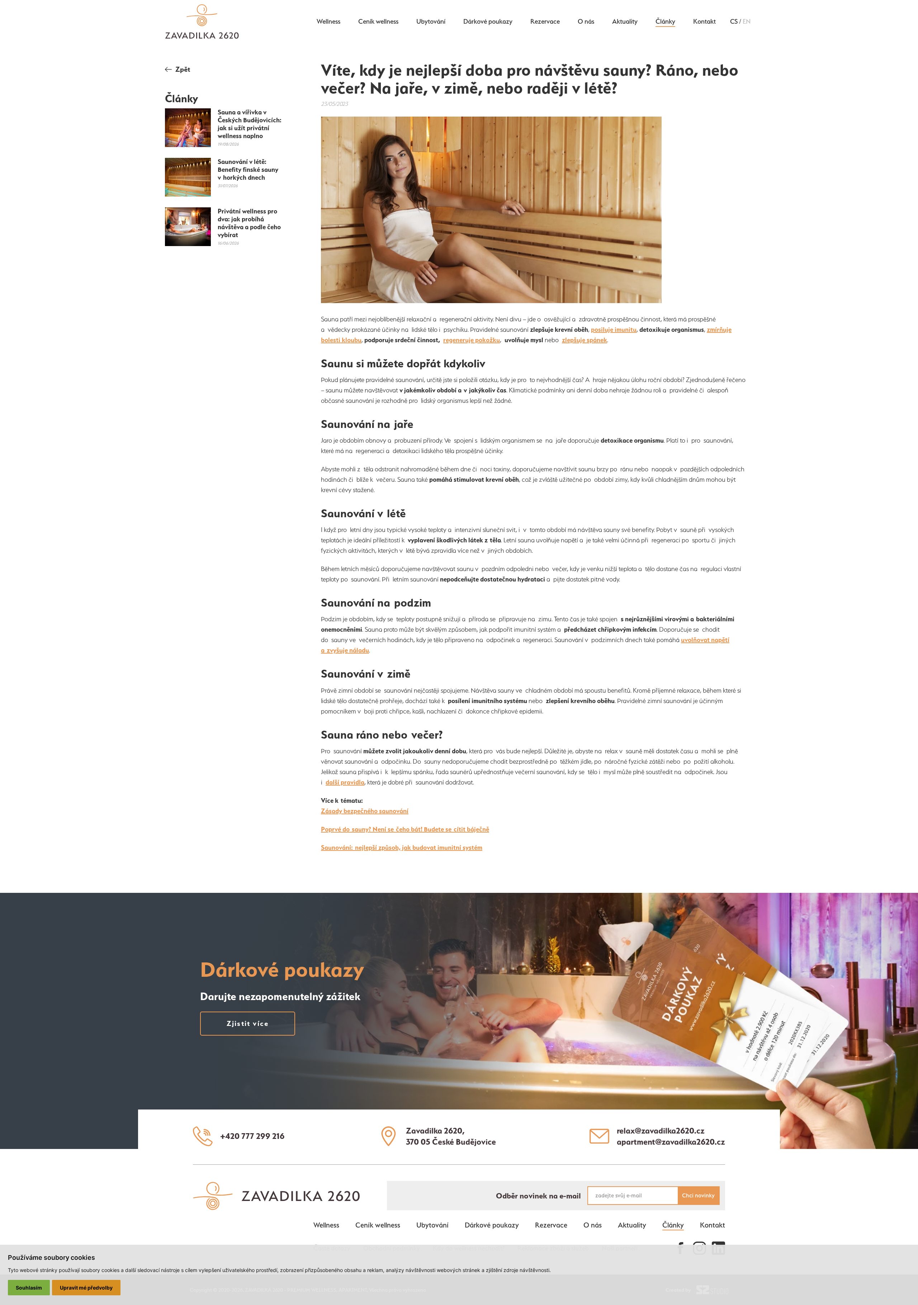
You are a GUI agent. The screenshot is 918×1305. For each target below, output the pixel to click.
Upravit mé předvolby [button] (86, 1288)
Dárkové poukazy (487, 21)
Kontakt (704, 21)
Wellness (328, 21)
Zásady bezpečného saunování (364, 811)
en (747, 21)
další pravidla (345, 782)
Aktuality (625, 21)
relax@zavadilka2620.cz (661, 1131)
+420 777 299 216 (252, 1136)
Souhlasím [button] (29, 1288)
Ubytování (430, 21)
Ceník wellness (378, 21)
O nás (586, 21)
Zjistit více (248, 1023)
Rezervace (545, 21)
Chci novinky (698, 1195)
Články (665, 21)
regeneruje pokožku (471, 340)
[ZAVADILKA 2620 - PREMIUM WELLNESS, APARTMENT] (276, 1206)
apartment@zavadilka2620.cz (671, 1142)
